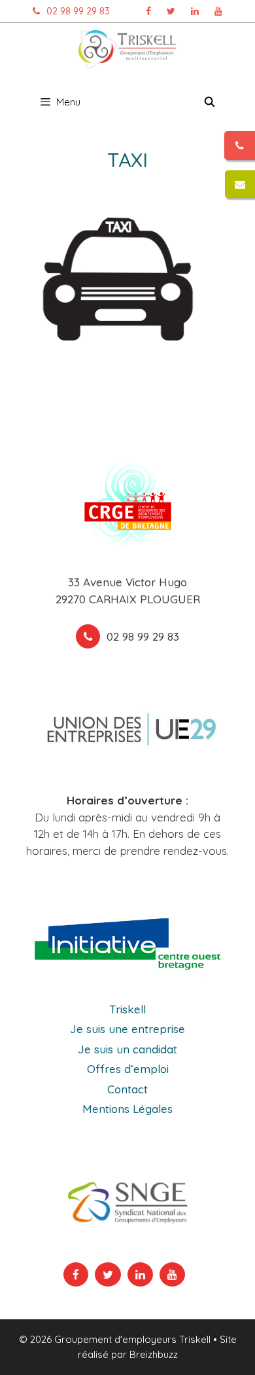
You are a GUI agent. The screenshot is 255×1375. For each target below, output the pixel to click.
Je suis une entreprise (127, 1029)
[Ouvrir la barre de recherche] (209, 102)
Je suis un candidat (127, 1049)
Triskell (127, 1009)
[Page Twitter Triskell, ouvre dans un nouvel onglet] (171, 11)
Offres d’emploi (128, 1069)
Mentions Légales (127, 1109)
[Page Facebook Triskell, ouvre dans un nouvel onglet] (148, 11)
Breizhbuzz (153, 1354)
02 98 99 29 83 (78, 11)
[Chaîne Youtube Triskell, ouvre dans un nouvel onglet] (218, 11)
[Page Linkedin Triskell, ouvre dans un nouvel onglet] (194, 11)
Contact (127, 1089)
